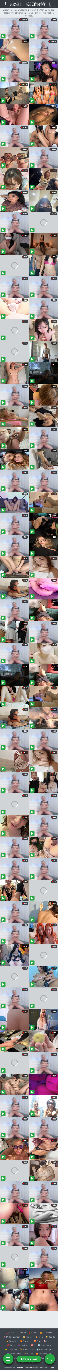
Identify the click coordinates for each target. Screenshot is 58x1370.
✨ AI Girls (28, 1353)
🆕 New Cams (44, 1345)
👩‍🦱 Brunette (11, 1341)
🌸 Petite (47, 1341)
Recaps (33, 1367)
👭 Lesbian (23, 1345)
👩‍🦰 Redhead (25, 1341)
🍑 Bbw (37, 1341)
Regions (20, 1367)
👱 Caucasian (46, 1332)
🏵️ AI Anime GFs (43, 1353)
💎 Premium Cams (44, 1349)
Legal (52, 1367)
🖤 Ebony (21, 1332)
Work (27, 1367)
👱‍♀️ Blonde (50, 1337)
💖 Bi (33, 1345)
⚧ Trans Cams (27, 1349)
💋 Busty (11, 1345)
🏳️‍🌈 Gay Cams (11, 1349)
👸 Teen (39, 1337)
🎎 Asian (10, 1332)
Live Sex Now (29, 1358)
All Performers (42, 1367)
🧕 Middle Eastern (11, 1337)
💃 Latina (32, 1332)
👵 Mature (28, 1337)
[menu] (8, 1359)
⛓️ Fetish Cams (14, 1353)
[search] (50, 1359)
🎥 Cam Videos (44, 1358)
